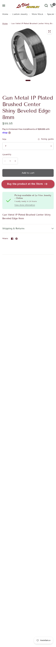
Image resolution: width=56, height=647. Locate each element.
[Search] (46, 5)
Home (5, 14)
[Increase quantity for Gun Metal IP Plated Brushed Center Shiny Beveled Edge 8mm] (15, 161)
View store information (24, 205)
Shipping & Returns (13, 228)
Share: (5, 239)
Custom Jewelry (20, 14)
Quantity (6, 154)
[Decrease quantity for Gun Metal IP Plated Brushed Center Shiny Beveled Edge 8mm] (4, 161)
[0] (51, 5)
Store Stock (37, 14)
